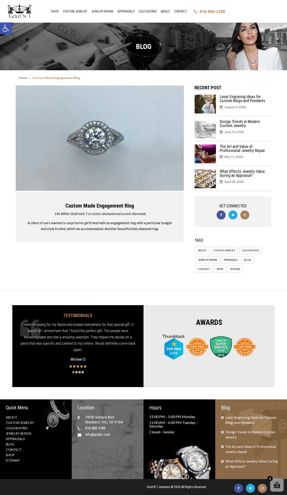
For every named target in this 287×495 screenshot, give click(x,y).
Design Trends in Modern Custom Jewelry (240, 123)
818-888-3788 (212, 11)
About (165, 11)
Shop (55, 11)
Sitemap (235, 268)
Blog (247, 259)
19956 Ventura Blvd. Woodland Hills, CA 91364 (104, 419)
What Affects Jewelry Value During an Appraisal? (242, 173)
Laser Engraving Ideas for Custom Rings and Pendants (242, 98)
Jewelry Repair (102, 11)
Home (23, 78)
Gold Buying (148, 11)
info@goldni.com (97, 434)
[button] (6, 28)
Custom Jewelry (75, 11)
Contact (180, 11)
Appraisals (126, 11)
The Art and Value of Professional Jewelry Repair (242, 148)
